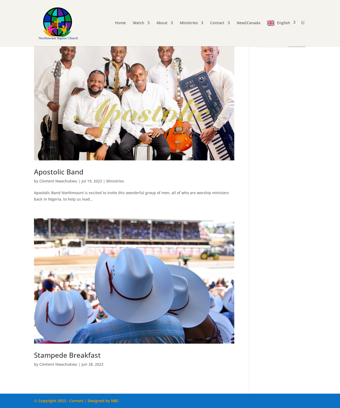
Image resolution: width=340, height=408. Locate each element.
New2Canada (248, 23)
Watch (138, 23)
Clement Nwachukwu (58, 181)
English (283, 22)
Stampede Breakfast (67, 355)
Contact (217, 23)
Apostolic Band (58, 172)
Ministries (189, 23)
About (162, 23)
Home (120, 23)
